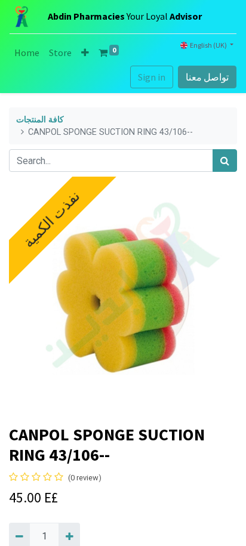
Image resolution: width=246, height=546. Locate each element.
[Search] (225, 160)
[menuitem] (27, 52)
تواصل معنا (207, 77)
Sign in (151, 77)
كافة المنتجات (40, 120)
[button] (85, 52)
